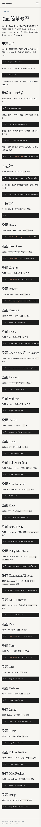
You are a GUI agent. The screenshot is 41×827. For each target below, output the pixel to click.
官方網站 (30, 82)
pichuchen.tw (7, 4)
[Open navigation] (37, 4)
